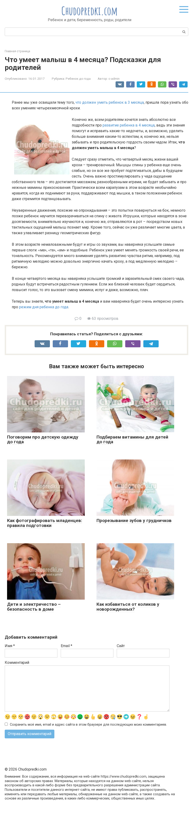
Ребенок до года (78, 78)
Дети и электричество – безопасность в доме (34, 607)
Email (66, 646)
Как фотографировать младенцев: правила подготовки (44, 523)
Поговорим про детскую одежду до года (42, 439)
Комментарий (17, 662)
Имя (10, 646)
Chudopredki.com (89, 11)
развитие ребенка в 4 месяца (129, 125)
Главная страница (17, 51)
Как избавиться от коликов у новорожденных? (127, 607)
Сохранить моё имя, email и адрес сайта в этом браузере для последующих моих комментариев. (88, 725)
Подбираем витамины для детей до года (132, 439)
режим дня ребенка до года (43, 307)
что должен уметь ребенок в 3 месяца (110, 102)
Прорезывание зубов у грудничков (134, 520)
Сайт (121, 646)
